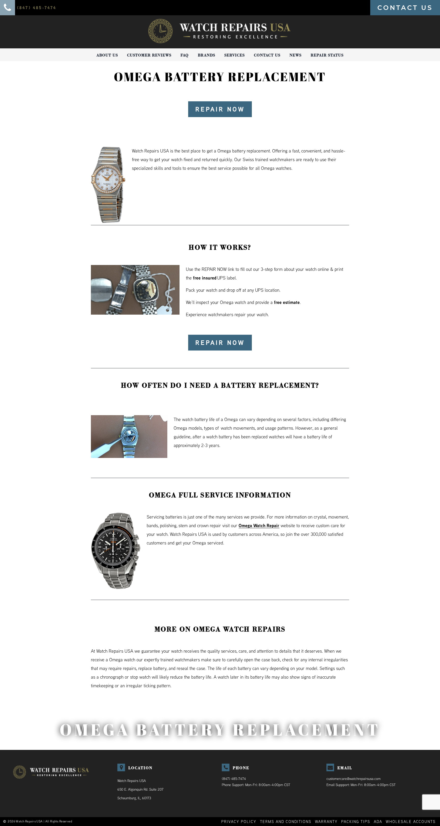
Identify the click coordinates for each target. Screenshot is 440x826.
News (295, 55)
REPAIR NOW (220, 109)
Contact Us (267, 55)
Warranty (326, 821)
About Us (107, 55)
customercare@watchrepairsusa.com (353, 778)
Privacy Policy (238, 821)
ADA (378, 821)
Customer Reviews (149, 55)
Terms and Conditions (285, 821)
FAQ (185, 55)
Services (234, 55)
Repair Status (327, 55)
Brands (206, 55)
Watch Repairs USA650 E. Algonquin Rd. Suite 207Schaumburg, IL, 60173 (140, 789)
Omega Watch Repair (259, 525)
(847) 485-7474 (234, 778)
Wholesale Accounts (411, 821)
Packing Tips (355, 821)
